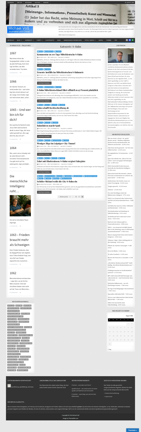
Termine (108, 40)
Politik (24, 351)
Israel (25, 338)
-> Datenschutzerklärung (111, 393)
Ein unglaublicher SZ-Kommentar (118, 153)
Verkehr (56, 178)
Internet (12, 335)
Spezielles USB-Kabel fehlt (116, 294)
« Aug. (109, 349)
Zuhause (110, 190)
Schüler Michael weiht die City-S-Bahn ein (57, 181)
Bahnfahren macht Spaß (48, 125)
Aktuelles (11, 40)
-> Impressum (108, 396)
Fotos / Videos (89, 40)
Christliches (13, 308)
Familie (60, 176)
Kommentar (49, 51)
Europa (12, 319)
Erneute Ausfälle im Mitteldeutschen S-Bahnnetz (60, 72)
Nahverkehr (49, 87)
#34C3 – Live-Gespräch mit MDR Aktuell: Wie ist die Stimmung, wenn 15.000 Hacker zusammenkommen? (121, 229)
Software (25, 357)
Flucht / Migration (15, 327)
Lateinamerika (26, 343)
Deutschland (50, 176)
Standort (23, 359)
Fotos (28, 327)
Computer (26, 308)
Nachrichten (23, 349)
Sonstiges (12, 359)
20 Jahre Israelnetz (114, 254)
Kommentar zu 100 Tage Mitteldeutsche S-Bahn (59, 54)
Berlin (27, 305)
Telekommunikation (15, 362)
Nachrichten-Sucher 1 (45, 184)
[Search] (127, 40)
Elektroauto (50, 40)
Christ (39, 40)
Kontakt (46, 2)
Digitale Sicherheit (15, 316)
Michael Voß (42, 57)
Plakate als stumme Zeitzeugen (117, 246)
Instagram (28, 2)
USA (22, 365)
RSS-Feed (37, 2)
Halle (47, 105)
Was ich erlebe (66, 178)
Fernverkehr (13, 324)
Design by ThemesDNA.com (70, 418)
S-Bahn (58, 51)
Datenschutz (13, 311)
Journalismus (14, 340)
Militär (11, 349)
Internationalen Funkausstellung (117, 102)
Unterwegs (13, 365)
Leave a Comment (65, 57)
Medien (21, 346)
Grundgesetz (71, 35)
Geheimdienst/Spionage (16, 330)
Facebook (11, 2)
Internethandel (25, 335)
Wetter (12, 370)
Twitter (19, 2)
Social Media (13, 357)
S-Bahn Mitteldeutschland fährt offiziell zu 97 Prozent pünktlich (67, 90)
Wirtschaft (22, 370)
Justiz (25, 340)
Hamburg (68, 176)
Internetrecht (14, 338)
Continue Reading (43, 65)
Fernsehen (24, 322)
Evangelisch (23, 319)
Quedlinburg (15, 387)
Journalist (28, 40)
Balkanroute (114, 106)
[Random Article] (130, 40)
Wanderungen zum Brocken (73, 40)
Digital (101, 40)
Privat (41, 178)
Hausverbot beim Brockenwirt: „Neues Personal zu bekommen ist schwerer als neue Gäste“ (120, 176)
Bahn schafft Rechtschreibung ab (53, 107)
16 (76, 197)
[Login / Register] (132, 40)
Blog (18, 40)
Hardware (21, 332)
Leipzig (55, 105)
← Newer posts (63, 197)
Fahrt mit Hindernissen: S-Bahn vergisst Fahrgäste (61, 161)
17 (79, 197)
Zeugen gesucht (113, 186)
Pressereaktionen (91, 176)
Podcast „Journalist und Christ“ (81, 385)
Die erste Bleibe (113, 251)
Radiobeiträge (14, 354)
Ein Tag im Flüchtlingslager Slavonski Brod (120, 289)
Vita (116, 40)
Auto (11, 305)
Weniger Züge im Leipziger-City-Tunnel (56, 143)
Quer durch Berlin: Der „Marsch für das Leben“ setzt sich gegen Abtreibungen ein (120, 161)
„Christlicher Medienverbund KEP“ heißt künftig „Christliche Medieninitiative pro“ (120, 264)
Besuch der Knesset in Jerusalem (118, 258)
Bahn (58, 40)
